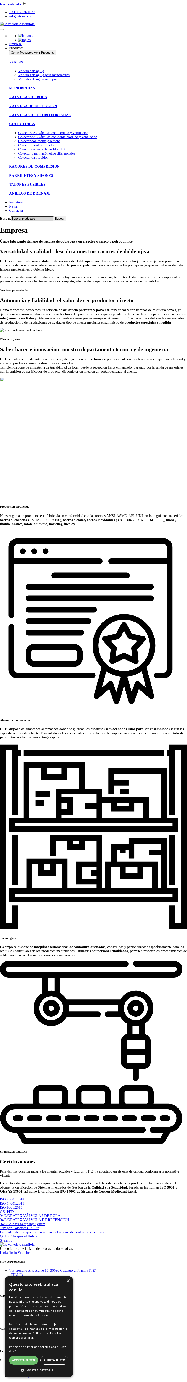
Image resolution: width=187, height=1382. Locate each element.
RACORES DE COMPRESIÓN (34, 166)
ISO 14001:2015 (12, 1203)
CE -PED (7, 1211)
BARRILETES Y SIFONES (31, 175)
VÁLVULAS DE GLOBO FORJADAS (40, 115)
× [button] (68, 1281)
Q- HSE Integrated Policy (18, 1236)
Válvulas (16, 62)
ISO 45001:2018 (12, 1199)
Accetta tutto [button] (23, 1360)
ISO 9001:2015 (11, 1207)
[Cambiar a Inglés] (24, 40)
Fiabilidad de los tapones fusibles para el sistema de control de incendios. (52, 1232)
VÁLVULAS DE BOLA (28, 97)
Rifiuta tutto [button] (54, 1360)
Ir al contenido (11, 4)
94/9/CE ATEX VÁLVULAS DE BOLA (30, 1216)
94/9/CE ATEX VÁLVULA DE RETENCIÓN (34, 1220)
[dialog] (39, 1326)
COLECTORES (22, 124)
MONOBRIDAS (22, 88)
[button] (38, 1370)
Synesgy (6, 1240)
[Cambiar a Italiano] (25, 36)
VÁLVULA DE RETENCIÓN (33, 106)
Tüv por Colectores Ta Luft (19, 1228)
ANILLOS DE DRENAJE (30, 193)
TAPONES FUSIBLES (27, 184)
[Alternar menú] (2, 29)
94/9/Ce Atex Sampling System (22, 1224)
